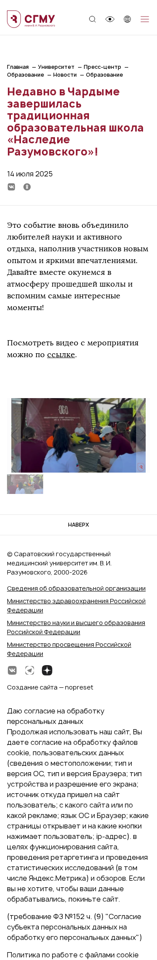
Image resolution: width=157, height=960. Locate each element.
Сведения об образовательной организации (76, 588)
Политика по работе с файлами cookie (73, 955)
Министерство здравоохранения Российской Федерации (76, 605)
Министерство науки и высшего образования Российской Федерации (76, 627)
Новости (65, 74)
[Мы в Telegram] (29, 670)
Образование (25, 74)
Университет (56, 67)
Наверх (78, 524)
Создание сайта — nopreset (50, 687)
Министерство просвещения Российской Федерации (69, 649)
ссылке (61, 354)
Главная (18, 67)
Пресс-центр (102, 67)
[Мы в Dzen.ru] (47, 670)
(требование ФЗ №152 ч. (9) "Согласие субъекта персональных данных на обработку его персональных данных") (74, 927)
